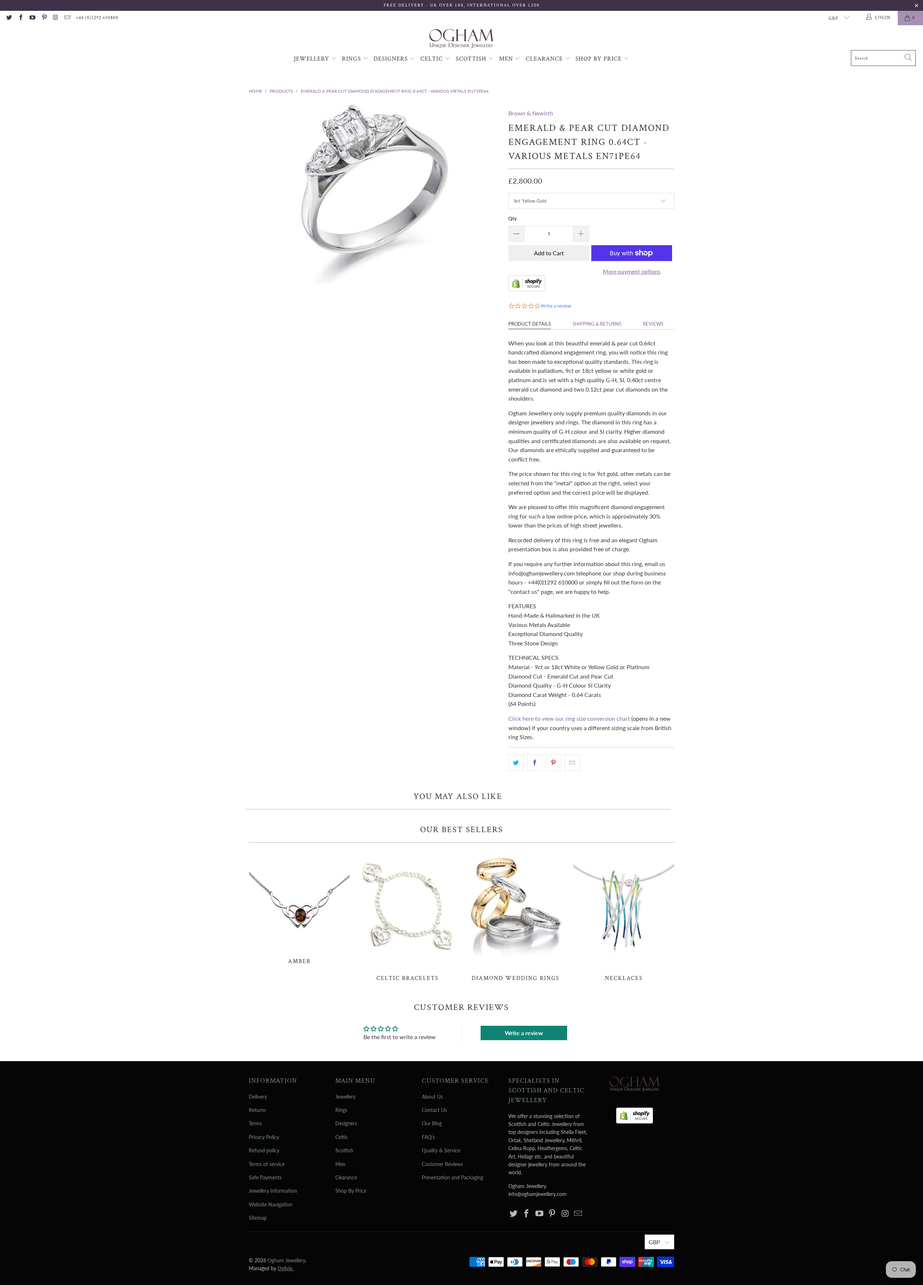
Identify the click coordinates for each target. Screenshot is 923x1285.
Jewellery (312, 59)
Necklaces (623, 916)
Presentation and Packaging (452, 1177)
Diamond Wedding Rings (515, 916)
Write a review (524, 1032)
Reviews (653, 324)
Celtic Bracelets (407, 916)
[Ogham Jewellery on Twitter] (8, 18)
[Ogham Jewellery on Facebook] (20, 18)
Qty (512, 218)
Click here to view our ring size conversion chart (569, 718)
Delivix (285, 1268)
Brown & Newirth (530, 113)
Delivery (258, 1097)
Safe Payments (265, 1177)
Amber (299, 907)
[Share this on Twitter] (516, 763)
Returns (257, 1110)
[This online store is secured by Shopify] (526, 289)
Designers (392, 59)
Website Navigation (270, 1204)
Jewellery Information (273, 1191)
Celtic (432, 59)
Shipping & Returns (597, 324)
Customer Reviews (442, 1164)
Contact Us (434, 1110)
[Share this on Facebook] (535, 763)
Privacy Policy (264, 1137)
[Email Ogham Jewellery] (67, 18)
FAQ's (428, 1137)
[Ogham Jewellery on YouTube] (32, 18)
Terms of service (266, 1164)
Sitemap (258, 1218)
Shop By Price (599, 59)
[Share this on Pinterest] (553, 763)
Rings (352, 59)
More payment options (632, 271)
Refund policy (264, 1150)
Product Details (529, 324)
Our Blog (432, 1123)
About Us (432, 1097)
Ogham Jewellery (286, 1260)
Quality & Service (441, 1150)
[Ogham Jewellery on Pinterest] (43, 18)
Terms (255, 1123)
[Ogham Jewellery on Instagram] (55, 18)
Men (507, 59)
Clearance (545, 59)
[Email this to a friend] (572, 763)
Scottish (472, 59)
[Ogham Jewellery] (461, 39)
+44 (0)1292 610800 (97, 18)
